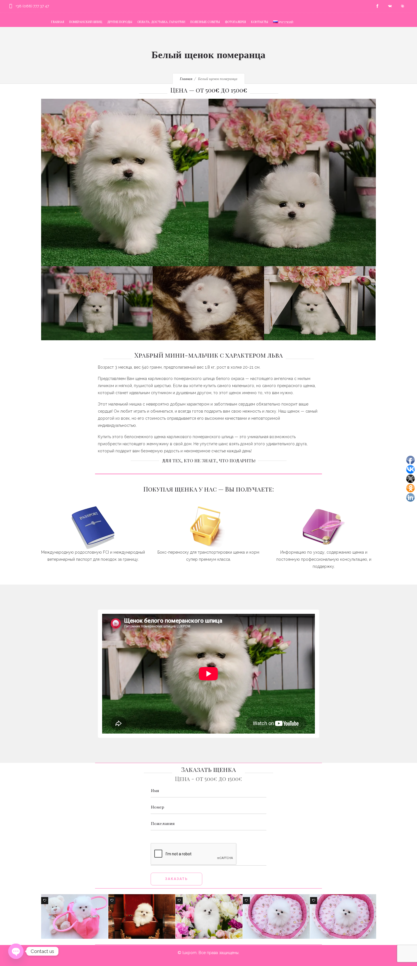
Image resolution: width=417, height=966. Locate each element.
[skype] (402, 6)
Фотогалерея (235, 21)
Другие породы (119, 21)
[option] (74, 916)
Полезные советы (205, 21)
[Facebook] (377, 6)
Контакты (259, 21)
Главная (57, 21)
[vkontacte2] (390, 6)
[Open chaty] (16, 951)
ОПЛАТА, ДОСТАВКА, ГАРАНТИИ (161, 21)
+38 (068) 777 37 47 (32, 6)
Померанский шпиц (85, 21)
